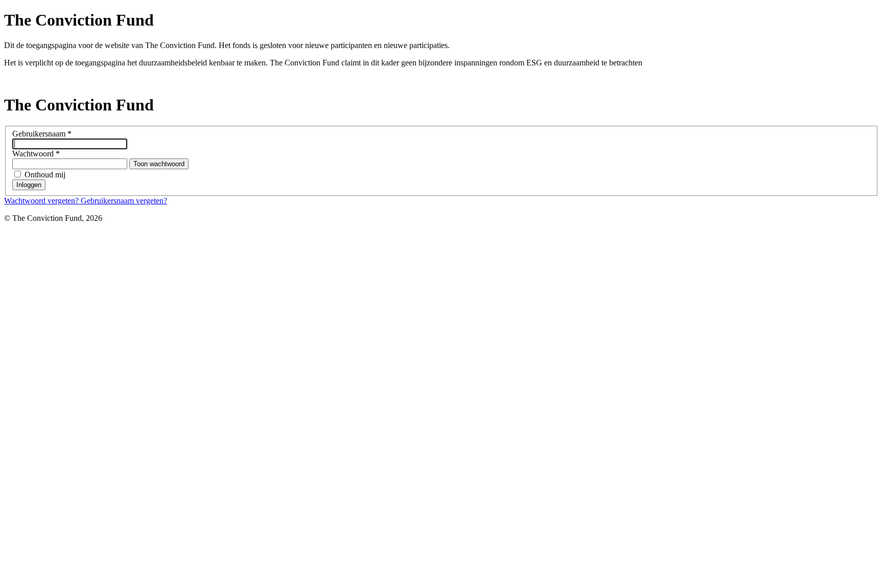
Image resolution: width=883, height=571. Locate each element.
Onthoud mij (45, 174)
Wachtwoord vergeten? (42, 200)
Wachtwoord (36, 153)
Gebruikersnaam (42, 133)
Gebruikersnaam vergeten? (124, 200)
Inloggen (28, 185)
